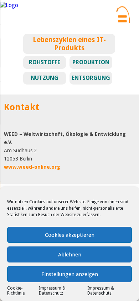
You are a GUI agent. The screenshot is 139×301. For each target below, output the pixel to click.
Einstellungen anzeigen (69, 274)
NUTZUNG (44, 78)
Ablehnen (69, 254)
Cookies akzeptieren (69, 235)
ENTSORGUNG (91, 78)
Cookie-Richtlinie (16, 291)
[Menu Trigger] (122, 13)
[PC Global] (9, 5)
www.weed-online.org (32, 167)
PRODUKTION (90, 62)
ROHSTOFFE (44, 62)
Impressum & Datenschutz (52, 291)
